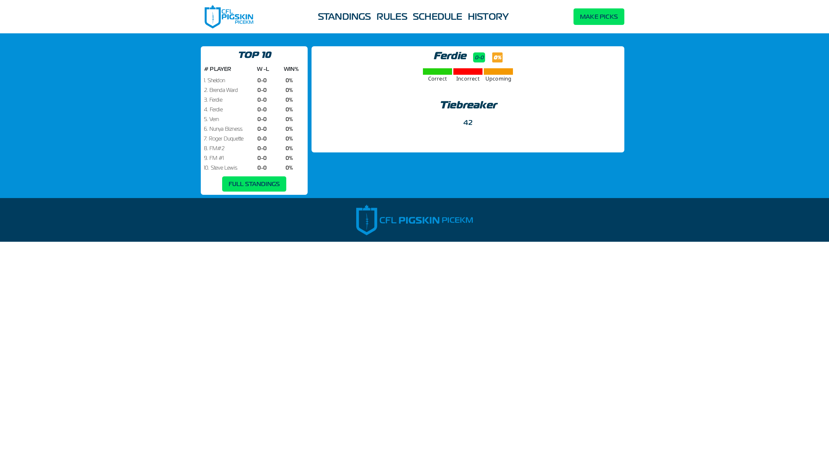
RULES (392, 16)
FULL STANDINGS (254, 184)
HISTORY (488, 16)
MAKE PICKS (599, 16)
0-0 (479, 57)
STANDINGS (344, 16)
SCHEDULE (437, 16)
